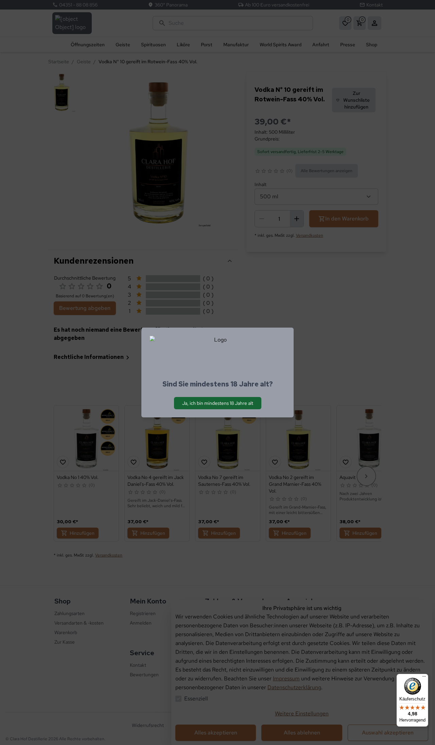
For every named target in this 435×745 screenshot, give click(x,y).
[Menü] (424, 678)
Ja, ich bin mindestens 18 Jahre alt (217, 403)
